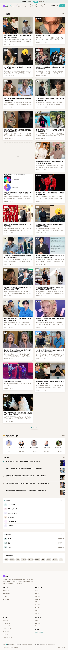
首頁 (36, 590)
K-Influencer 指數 (7, 637)
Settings (37, 626)
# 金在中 (37, 559)
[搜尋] (48, 5)
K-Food (37, 602)
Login (36, 620)
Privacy (63, 647)
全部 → (63, 13)
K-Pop (12, 5)
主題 (30, 5)
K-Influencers (6, 593)
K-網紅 (43, 5)
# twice (12, 559)
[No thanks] (46, 1)
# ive (61, 559)
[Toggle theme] (57, 5)
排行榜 (37, 5)
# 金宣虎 (30, 559)
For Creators (6, 599)
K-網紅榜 (9, 525)
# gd (43, 559)
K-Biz (36, 610)
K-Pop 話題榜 (10, 504)
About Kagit (6, 590)
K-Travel (37, 604)
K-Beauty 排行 (6, 626)
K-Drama (18, 5)
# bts (18, 559)
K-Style (37, 607)
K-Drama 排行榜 (11, 513)
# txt (6, 559)
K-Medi (37, 613)
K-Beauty (25, 5)
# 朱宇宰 (24, 559)
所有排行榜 (5, 620)
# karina (55, 559)
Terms (58, 647)
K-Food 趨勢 (9, 517)
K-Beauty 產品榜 (11, 509)
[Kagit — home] (5, 5)
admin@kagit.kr (39, 632)
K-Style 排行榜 (10, 521)
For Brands (5, 596)
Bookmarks (38, 623)
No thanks (41, 1)
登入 (63, 5)
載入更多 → (34, 427)
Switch (35, 1)
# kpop (48, 559)
